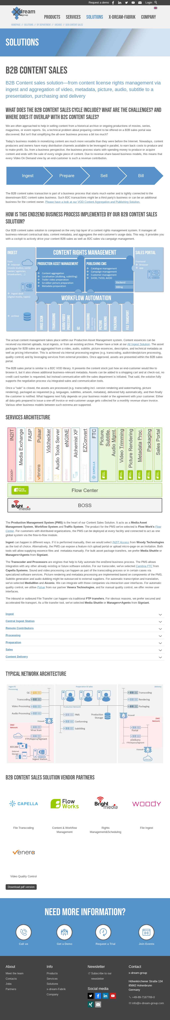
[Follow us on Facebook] (98, 996)
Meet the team (14, 973)
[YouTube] (133, 2)
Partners (11, 989)
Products (52, 17)
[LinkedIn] (105, 996)
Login (148, 2)
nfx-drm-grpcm (148, 1003)
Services (73, 17)
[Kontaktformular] (98, 1004)
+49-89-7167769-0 (143, 997)
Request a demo (99, 2)
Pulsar (41, 587)
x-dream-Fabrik (122, 17)
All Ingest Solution (138, 344)
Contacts (11, 978)
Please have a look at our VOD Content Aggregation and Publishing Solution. (92, 201)
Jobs (9, 983)
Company (148, 17)
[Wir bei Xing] (91, 1004)
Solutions (94, 17)
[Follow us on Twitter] (91, 996)
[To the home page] (23, 13)
